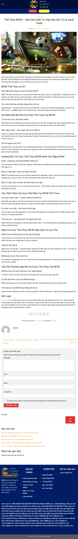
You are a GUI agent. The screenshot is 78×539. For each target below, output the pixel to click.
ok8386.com (48, 504)
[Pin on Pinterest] (44, 314)
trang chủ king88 (56, 513)
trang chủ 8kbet (68, 513)
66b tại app (36, 506)
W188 (56, 506)
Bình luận (7, 358)
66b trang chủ (64, 511)
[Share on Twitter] (37, 314)
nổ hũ (16, 516)
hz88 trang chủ (9, 511)
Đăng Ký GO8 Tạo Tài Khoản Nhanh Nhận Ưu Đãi (17, 439)
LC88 (42, 506)
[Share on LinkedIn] (47, 314)
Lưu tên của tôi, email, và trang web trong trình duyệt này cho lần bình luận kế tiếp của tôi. (37, 401)
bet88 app (62, 504)
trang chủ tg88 (44, 513)
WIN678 (51, 506)
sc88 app (54, 518)
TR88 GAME (16, 504)
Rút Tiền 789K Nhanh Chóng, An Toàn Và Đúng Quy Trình (20, 433)
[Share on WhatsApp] (30, 314)
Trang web (7, 392)
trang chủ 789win (7, 516)
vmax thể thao (63, 518)
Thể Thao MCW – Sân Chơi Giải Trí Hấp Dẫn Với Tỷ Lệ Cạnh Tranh (23, 446)
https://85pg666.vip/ (41, 516)
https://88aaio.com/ (56, 516)
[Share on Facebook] (33, 314)
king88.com (12, 506)
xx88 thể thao (19, 521)
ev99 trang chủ (18, 509)
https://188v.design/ (20, 518)
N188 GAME (24, 504)
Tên (5, 374)
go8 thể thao (9, 521)
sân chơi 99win (33, 513)
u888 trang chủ (39, 509)
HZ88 (46, 506)
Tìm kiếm (4, 414)
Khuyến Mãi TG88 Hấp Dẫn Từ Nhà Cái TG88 (16, 436)
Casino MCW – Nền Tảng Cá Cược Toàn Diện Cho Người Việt (21, 443)
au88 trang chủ (21, 511)
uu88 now (24, 513)
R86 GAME (32, 504)
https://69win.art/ (66, 473)
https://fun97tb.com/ (24, 506)
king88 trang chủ (15, 513)
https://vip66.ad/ (7, 518)
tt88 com (69, 504)
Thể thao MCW (6, 300)
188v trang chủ (69, 506)
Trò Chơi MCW (39, 17)
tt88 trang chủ (32, 511)
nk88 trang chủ (6, 509)
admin (48, 28)
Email (6, 383)
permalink (54, 320)
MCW (72, 79)
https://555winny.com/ (26, 516)
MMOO (61, 506)
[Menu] (2, 4)
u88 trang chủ (28, 509)
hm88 (56, 504)
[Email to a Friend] (40, 314)
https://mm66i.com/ (35, 518)
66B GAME (40, 504)
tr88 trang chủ (54, 511)
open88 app (47, 518)
